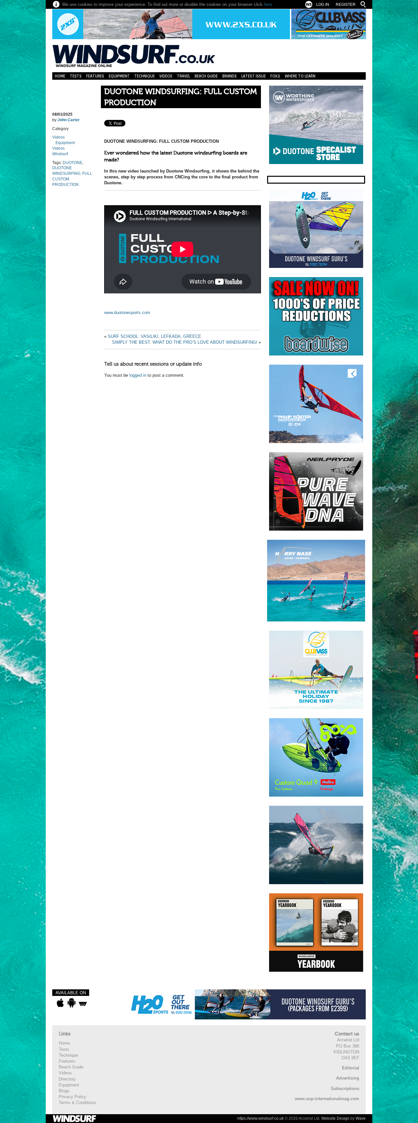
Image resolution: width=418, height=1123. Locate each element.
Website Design (335, 1118)
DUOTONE (72, 162)
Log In (322, 4)
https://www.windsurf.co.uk (260, 1118)
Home (60, 76)
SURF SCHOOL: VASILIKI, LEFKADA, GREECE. (155, 336)
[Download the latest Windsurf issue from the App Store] (60, 1003)
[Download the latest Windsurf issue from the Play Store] (71, 1003)
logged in (137, 375)
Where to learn (300, 76)
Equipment (119, 76)
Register (346, 4)
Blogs (64, 1090)
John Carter (68, 120)
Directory (67, 1079)
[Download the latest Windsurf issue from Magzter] (83, 1003)
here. (268, 4)
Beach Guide (206, 76)
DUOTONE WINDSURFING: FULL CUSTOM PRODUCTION (180, 97)
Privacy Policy (72, 1096)
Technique (144, 76)
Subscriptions (345, 1088)
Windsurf (60, 154)
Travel (183, 76)
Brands (229, 76)
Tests (76, 76)
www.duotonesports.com (127, 312)
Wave (361, 1118)
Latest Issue (253, 76)
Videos (165, 76)
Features (95, 76)
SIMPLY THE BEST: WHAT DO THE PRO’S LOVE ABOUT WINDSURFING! (184, 342)
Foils (275, 76)
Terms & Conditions (77, 1102)
